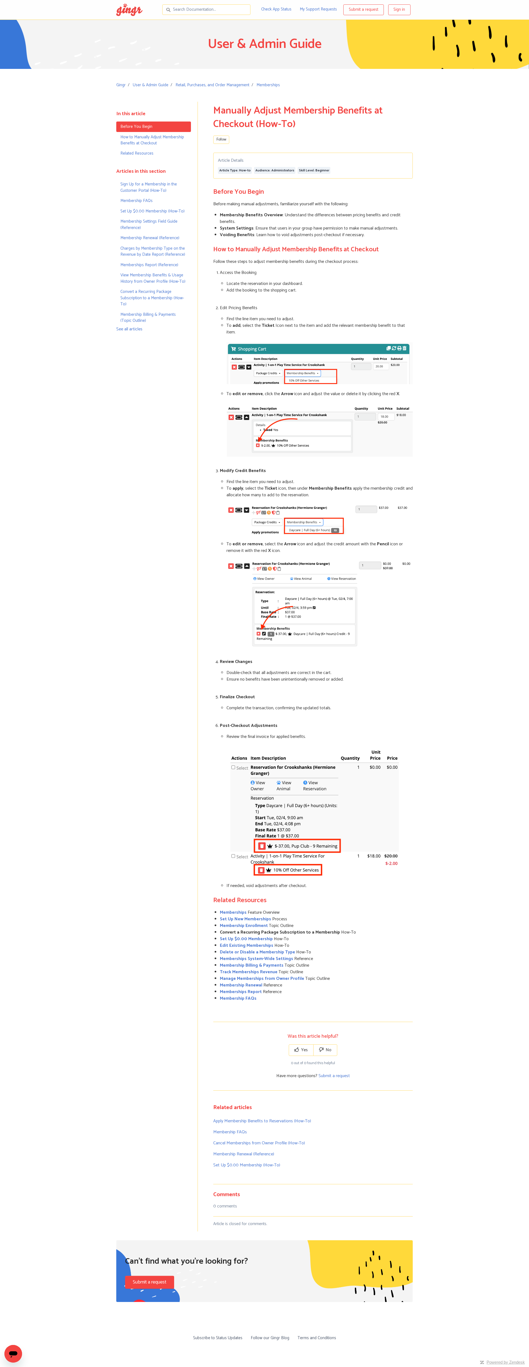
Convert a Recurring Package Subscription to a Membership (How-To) (152, 298)
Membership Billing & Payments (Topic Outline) (148, 317)
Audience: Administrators (274, 170)
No (328, 1050)
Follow (221, 139)
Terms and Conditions (317, 1337)
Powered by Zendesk (506, 1362)
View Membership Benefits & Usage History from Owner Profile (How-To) (152, 278)
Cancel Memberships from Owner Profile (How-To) (259, 1143)
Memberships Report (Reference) (149, 264)
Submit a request (363, 9)
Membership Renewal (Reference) (243, 1154)
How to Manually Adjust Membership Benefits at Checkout (152, 140)
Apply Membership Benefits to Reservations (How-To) (262, 1121)
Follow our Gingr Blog (270, 1337)
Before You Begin (136, 126)
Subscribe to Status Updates (217, 1337)
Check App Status (276, 9)
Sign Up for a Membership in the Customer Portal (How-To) (148, 187)
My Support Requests (318, 9)
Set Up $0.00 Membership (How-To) (246, 1165)
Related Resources (136, 153)
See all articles (129, 329)
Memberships (268, 85)
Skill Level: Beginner (314, 170)
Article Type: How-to (235, 170)
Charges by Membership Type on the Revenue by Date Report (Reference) (152, 251)
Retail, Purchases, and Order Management (212, 85)
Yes (304, 1050)
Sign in (399, 9)
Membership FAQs (230, 1132)
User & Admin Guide (150, 85)
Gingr (121, 85)
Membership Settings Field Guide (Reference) (148, 224)
